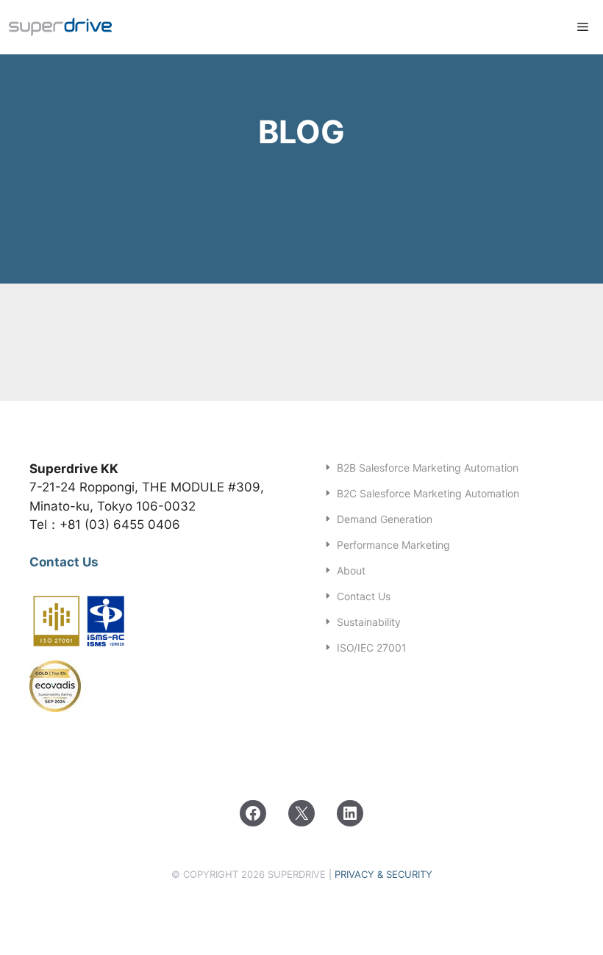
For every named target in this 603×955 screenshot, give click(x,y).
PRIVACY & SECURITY (383, 874)
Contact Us (64, 562)
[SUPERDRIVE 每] (61, 27)
